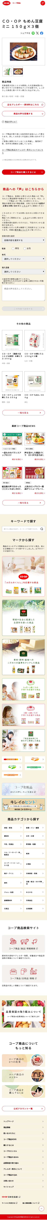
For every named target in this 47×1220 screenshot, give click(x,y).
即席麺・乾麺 (31, 844)
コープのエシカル (10, 1151)
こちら (24, 206)
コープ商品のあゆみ (11, 1157)
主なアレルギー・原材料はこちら (23, 104)
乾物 (27, 853)
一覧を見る (23, 412)
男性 (17, 248)
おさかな (29, 892)
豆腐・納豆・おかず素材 (34, 883)
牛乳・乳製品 (9, 844)
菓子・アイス (9, 873)
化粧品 (6, 908)
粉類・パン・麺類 (32, 828)
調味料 (6, 836)
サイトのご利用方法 (8, 1203)
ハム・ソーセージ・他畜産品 (12, 853)
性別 (4, 248)
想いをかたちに (9, 1133)
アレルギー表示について (12, 1169)
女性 (29, 248)
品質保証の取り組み (11, 1163)
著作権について (21, 230)
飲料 (5, 883)
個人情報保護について (30, 1203)
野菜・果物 (8, 828)
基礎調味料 (8, 900)
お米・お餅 (30, 836)
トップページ (8, 1121)
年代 (4, 254)
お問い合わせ (8, 1181)
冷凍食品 (29, 900)
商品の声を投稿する (23, 113)
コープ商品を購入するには (23, 172)
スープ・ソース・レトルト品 (12, 864)
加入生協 (5, 267)
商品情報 (6, 1127)
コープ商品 (16, 3)
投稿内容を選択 (8, 236)
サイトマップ (8, 1187)
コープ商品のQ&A (10, 1175)
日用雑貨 (29, 908)
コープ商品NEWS (10, 1139)
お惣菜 (28, 864)
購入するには (8, 1145)
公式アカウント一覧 (23, 1108)
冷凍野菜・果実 (31, 873)
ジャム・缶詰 (9, 892)
